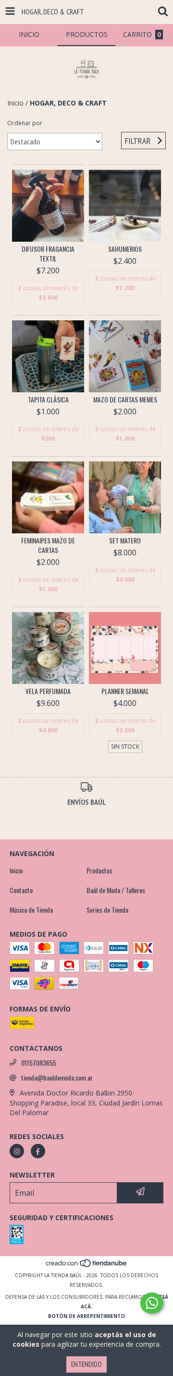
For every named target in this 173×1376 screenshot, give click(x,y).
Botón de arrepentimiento (86, 1316)
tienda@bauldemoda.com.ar (57, 1077)
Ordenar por (24, 123)
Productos (99, 870)
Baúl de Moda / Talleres (115, 890)
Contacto (21, 890)
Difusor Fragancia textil (48, 253)
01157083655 (38, 1063)
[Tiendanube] (87, 1265)
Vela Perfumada (48, 691)
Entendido (86, 1364)
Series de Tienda (107, 910)
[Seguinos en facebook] (38, 1151)
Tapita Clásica (48, 399)
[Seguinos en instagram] (17, 1151)
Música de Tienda (31, 910)
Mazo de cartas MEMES (125, 399)
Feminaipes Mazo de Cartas (48, 545)
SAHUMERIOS (125, 249)
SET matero (125, 540)
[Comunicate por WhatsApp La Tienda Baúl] (151, 1303)
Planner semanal (125, 691)
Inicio (15, 102)
